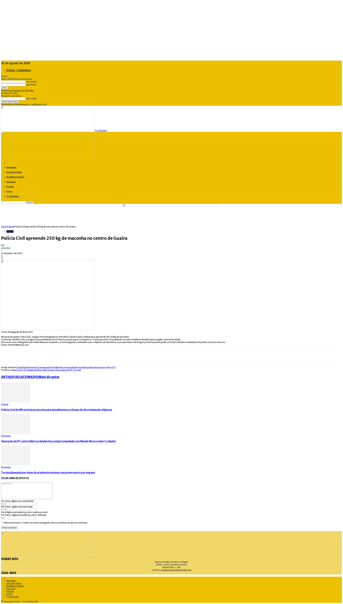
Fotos (9, 191)
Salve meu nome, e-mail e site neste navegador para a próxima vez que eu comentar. (46, 522)
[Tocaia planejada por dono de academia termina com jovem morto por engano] (15, 464)
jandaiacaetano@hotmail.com (176, 570)
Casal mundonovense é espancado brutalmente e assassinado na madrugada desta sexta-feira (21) (65, 367)
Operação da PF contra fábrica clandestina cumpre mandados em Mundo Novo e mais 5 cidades (58, 441)
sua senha (31, 84)
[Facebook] (5, 353)
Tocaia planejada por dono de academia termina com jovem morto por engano (48, 472)
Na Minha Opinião (15, 177)
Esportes (11, 181)
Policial (10, 186)
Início (4, 226)
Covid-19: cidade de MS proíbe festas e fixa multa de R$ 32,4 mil (48, 370)
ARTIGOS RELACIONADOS (20, 377)
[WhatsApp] (29, 353)
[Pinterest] (21, 353)
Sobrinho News (14, 172)
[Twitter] (13, 353)
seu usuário (31, 81)
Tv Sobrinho (12, 196)
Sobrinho (5, 248)
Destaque (11, 167)
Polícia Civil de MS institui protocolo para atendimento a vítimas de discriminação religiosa (56, 409)
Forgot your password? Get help (17, 90)
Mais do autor (49, 377)
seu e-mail (31, 98)
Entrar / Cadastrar (18, 70)
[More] (39, 353)
